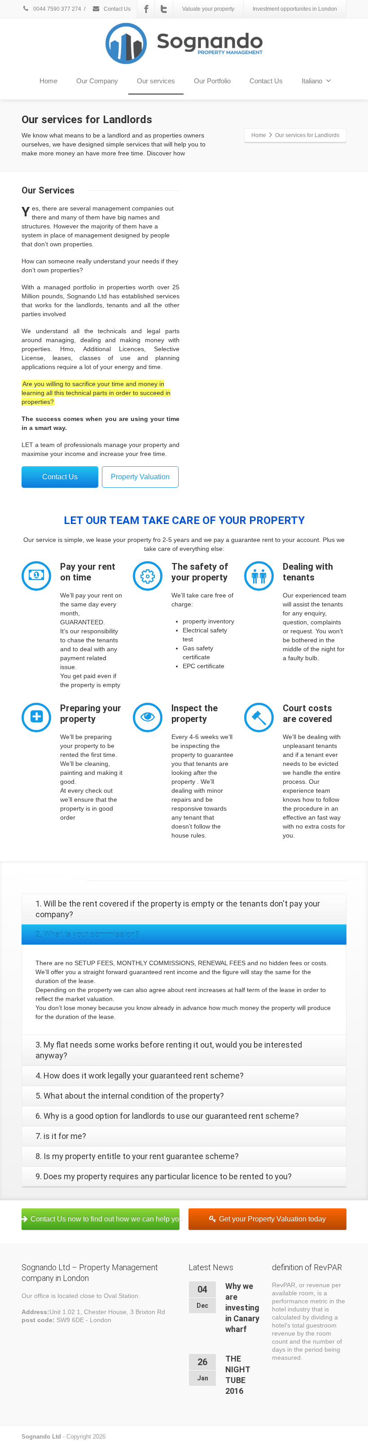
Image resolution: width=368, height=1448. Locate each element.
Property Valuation (140, 477)
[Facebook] (146, 9)
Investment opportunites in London (295, 9)
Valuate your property (208, 9)
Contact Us (116, 9)
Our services (156, 81)
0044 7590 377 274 (56, 9)
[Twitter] (164, 9)
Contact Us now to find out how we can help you (105, 1219)
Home (48, 81)
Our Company (97, 81)
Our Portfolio (212, 81)
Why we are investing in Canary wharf (242, 1307)
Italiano (312, 81)
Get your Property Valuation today (272, 1219)
